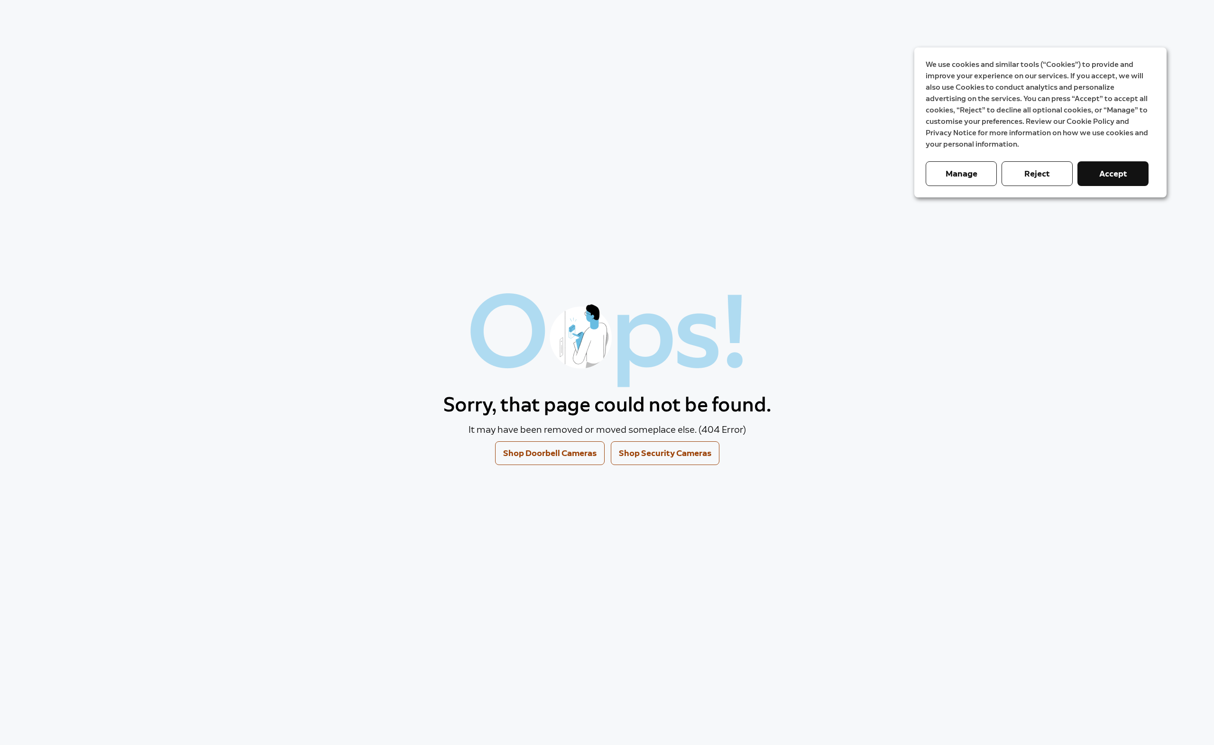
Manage (961, 173)
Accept (1113, 173)
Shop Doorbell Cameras (550, 453)
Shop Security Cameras (665, 453)
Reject (1037, 173)
